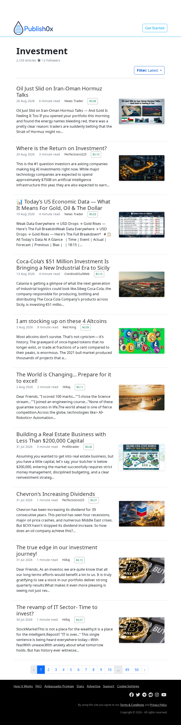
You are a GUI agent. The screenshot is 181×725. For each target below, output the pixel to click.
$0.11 (79, 387)
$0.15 (79, 560)
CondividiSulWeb (77, 274)
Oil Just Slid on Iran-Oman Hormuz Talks (59, 91)
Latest (148, 70)
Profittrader (71, 447)
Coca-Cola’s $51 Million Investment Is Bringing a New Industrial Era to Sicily (62, 264)
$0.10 (95, 154)
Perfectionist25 (75, 154)
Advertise (93, 686)
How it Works (23, 686)
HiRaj (67, 387)
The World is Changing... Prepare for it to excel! (63, 377)
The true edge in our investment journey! (56, 550)
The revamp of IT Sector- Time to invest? (57, 610)
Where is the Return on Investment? (61, 148)
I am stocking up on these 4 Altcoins (61, 321)
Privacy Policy (158, 705)
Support (108, 686)
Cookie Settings (128, 686)
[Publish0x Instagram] (158, 695)
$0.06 (88, 447)
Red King (70, 327)
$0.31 (93, 500)
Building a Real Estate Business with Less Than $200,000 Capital (61, 437)
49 (127, 669)
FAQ (39, 686)
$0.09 (85, 327)
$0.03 (92, 214)
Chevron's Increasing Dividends (55, 493)
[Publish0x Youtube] (164, 695)
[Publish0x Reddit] (151, 695)
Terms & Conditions (132, 705)
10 (109, 669)
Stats (80, 686)
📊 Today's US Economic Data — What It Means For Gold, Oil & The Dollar (63, 204)
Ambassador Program (59, 686)
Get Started (154, 28)
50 (137, 669)
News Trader (74, 101)
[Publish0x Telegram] (145, 695)
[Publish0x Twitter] (138, 695)
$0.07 (79, 620)
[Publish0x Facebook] (132, 695)
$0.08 (92, 101)
